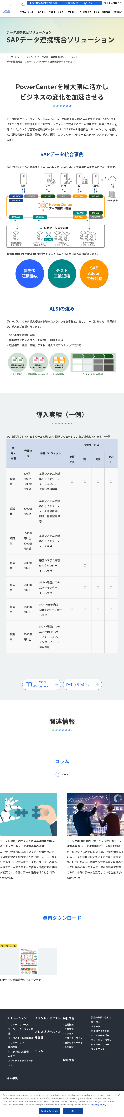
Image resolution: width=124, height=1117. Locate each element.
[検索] (22, 4)
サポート (93, 3)
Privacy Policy (98, 1104)
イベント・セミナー (56, 11)
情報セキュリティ (74, 1042)
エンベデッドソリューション (20, 1063)
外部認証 (69, 1047)
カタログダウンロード (102, 1030)
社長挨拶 (69, 1029)
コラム (96, 11)
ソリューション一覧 (18, 1024)
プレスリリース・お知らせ (79, 11)
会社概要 (69, 1024)
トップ (9, 57)
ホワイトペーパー (100, 1035)
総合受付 (73, 3)
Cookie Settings (49, 1110)
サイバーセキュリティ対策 (20, 1031)
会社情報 (106, 11)
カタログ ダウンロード (41, 684)
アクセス (69, 1033)
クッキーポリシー (100, 1044)
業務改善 (12, 1047)
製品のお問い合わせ (46, 3)
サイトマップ (98, 1049)
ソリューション (27, 11)
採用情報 (118, 11)
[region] (62, 1103)
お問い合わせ (82, 684)
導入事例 (41, 11)
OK (72, 1110)
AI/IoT (11, 1056)
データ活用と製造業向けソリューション (57, 57)
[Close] (118, 1095)
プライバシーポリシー (102, 1039)
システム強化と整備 (18, 1051)
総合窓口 (95, 1021)
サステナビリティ (74, 1038)
